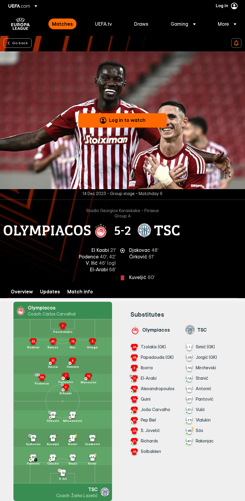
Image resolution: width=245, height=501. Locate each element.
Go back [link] (20, 43)
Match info (80, 291)
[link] (62, 24)
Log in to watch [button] (127, 120)
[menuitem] (66, 24)
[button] (183, 24)
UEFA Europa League (20, 24)
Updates (50, 291)
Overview (22, 291)
